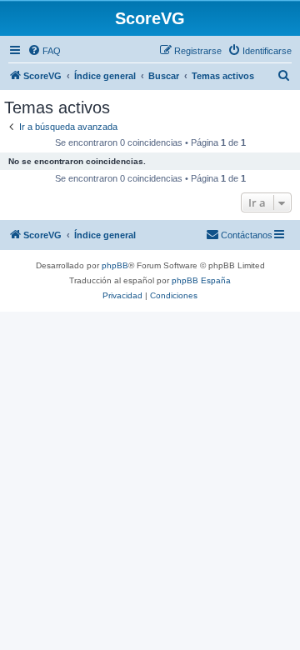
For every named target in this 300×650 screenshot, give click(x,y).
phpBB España (201, 280)
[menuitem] (44, 51)
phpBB (115, 265)
